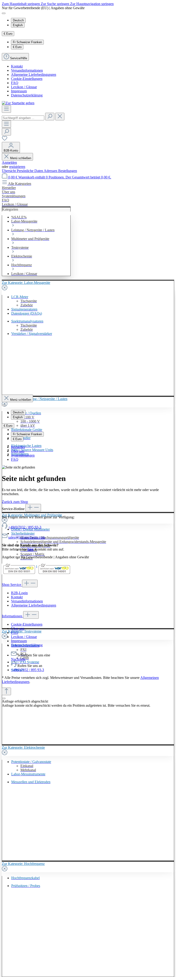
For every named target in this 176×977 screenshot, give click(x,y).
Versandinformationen (27, 70)
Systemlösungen (23, 455)
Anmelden (9, 162)
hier (31, 549)
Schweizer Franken (27, 42)
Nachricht (18, 659)
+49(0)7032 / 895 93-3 (24, 527)
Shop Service (12, 585)
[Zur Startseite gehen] (18, 103)
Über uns (17, 451)
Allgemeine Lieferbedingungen (33, 74)
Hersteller (18, 447)
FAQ (14, 83)
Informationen (12, 616)
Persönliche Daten (30, 171)
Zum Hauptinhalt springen (21, 4)
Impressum (19, 91)
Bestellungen (67, 171)
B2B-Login (19, 593)
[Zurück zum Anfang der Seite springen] (6, 691)
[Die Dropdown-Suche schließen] (59, 116)
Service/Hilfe (18, 58)
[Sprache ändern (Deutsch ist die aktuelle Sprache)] (4, 13)
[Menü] (6, 109)
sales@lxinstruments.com (26, 537)
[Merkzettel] (4, 140)
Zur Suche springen (55, 4)
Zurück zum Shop (15, 502)
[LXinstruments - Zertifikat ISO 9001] (19, 574)
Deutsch (18, 20)
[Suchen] (49, 116)
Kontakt (17, 66)
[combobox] (23, 118)
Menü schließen (20, 158)
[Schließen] (4, 698)
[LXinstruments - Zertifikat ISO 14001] (54, 574)
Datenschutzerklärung (27, 95)
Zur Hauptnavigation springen (92, 4)
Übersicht (9, 171)
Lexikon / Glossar (24, 87)
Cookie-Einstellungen (26, 79)
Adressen (51, 171)
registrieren (17, 167)
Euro (17, 47)
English (18, 25)
